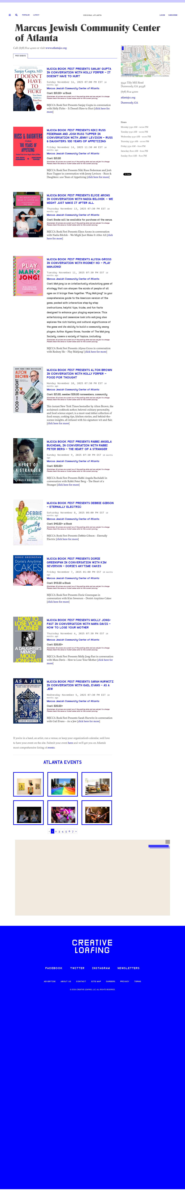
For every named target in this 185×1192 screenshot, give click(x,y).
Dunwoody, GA (129, 102)
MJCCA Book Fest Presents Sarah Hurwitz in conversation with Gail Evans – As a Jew (80, 685)
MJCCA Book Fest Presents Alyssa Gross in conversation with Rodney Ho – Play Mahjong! (79, 263)
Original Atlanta (92, 15)
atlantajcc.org (128, 97)
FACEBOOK (54, 968)
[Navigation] (9, 15)
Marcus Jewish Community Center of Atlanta (73, 88)
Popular (25, 15)
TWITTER (77, 968)
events (51, 747)
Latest (36, 15)
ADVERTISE (50, 982)
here (70, 742)
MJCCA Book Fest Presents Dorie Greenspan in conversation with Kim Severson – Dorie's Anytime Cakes (76, 562)
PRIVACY (124, 982)
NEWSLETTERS (129, 968)
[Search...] (16, 15)
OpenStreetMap (157, 76)
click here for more (98, 177)
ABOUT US (66, 982)
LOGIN (162, 15)
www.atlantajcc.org (56, 47)
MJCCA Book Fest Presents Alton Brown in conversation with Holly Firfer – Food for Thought (79, 374)
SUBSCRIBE (172, 15)
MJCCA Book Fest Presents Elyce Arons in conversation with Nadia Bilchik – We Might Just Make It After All (80, 199)
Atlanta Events (62, 762)
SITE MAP (96, 982)
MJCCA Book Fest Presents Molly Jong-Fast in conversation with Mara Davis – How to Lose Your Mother (79, 624)
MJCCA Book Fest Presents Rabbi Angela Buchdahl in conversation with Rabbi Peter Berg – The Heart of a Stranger (79, 445)
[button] (167, 842)
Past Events (20, 56)
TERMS (137, 982)
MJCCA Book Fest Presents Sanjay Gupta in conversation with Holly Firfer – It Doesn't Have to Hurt (79, 73)
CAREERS (110, 982)
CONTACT (81, 982)
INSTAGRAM (101, 968)
